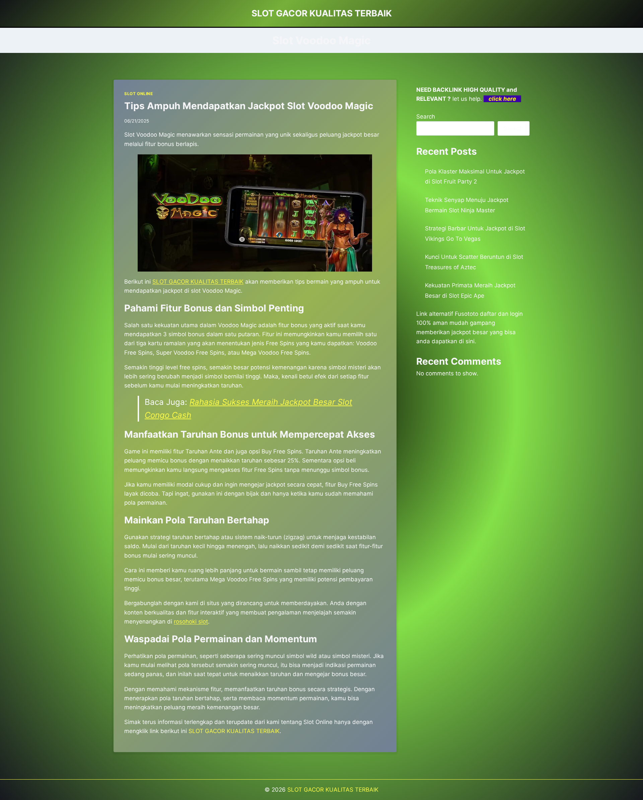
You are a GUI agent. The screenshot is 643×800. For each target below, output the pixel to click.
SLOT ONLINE (138, 93)
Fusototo (466, 313)
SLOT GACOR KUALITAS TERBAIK (332, 789)
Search (425, 116)
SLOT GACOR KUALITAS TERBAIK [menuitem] (197, 281)
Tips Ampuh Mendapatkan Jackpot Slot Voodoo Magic (248, 106)
